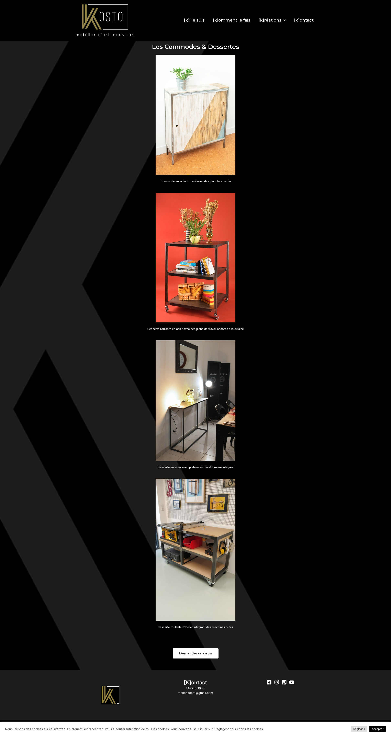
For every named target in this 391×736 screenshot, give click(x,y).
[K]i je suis (194, 20)
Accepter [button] (377, 729)
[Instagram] (276, 682)
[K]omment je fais (231, 20)
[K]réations (270, 20)
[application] (283, 20)
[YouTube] (291, 682)
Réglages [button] (359, 729)
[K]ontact (304, 20)
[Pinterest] (284, 682)
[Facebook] (269, 682)
